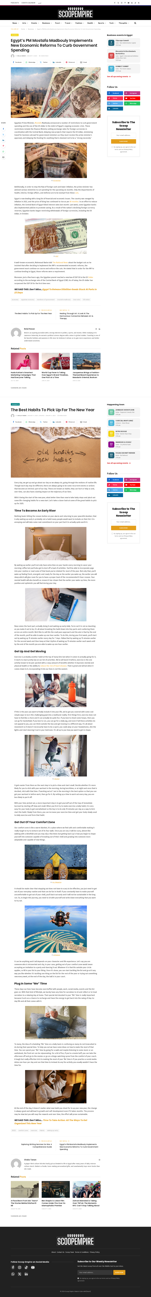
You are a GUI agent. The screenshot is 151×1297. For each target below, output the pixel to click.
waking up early (52, 1130)
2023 (14, 1130)
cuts (76, 193)
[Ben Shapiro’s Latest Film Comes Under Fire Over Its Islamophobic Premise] (56, 1189)
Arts (24, 23)
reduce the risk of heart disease (53, 666)
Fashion (79, 23)
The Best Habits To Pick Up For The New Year (33, 313)
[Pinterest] (3, 146)
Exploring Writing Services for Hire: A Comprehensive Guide (36, 1145)
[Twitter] (3, 134)
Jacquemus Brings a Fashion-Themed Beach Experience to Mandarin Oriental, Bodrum (86, 375)
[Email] (3, 157)
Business (46, 23)
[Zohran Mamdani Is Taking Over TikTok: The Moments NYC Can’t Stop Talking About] (87, 1189)
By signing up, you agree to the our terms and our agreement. (125, 149)
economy (15, 299)
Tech (111, 23)
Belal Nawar (21, 55)
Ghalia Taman (21, 415)
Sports (101, 23)
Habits (42, 1130)
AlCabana (57, 955)
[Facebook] (3, 129)
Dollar (90, 277)
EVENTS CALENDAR (28, 3)
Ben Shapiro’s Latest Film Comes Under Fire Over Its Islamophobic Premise (53, 1203)
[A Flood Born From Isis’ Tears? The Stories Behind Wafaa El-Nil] (25, 1189)
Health (90, 23)
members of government (46, 299)
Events (34, 23)
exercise (34, 1130)
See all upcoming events (119, 76)
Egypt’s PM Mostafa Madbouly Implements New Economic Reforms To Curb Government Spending (79, 1146)
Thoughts (123, 23)
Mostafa (38, 123)
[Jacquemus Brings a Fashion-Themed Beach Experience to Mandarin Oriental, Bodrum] (87, 361)
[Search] (135, 23)
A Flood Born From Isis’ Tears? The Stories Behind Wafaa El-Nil (24, 1203)
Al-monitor (57, 180)
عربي (39, 3)
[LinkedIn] (3, 140)
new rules (76, 299)
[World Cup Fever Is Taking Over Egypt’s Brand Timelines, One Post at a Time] (56, 361)
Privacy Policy (128, 149)
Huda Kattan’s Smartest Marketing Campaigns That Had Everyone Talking (23, 375)
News (14, 23)
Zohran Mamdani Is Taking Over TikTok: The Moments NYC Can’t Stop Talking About (86, 1203)
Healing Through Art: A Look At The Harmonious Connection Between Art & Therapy (76, 316)
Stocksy (56, 779)
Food (57, 23)
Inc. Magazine (57, 882)
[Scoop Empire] (75, 13)
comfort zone (23, 1130)
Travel (67, 23)
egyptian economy (27, 299)
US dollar (86, 299)
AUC (57, 256)
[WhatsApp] (3, 151)
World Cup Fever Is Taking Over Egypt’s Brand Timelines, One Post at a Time (55, 375)
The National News (60, 262)
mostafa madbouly (64, 299)
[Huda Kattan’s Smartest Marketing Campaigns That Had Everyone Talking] (25, 361)
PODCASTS (15, 3)
